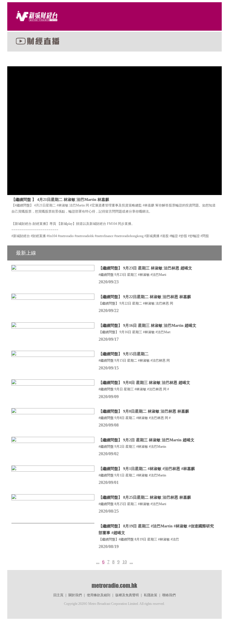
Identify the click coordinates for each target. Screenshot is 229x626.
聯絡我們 (169, 595)
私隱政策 (150, 595)
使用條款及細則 (98, 595)
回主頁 (58, 595)
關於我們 (75, 595)
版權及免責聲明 (127, 595)
